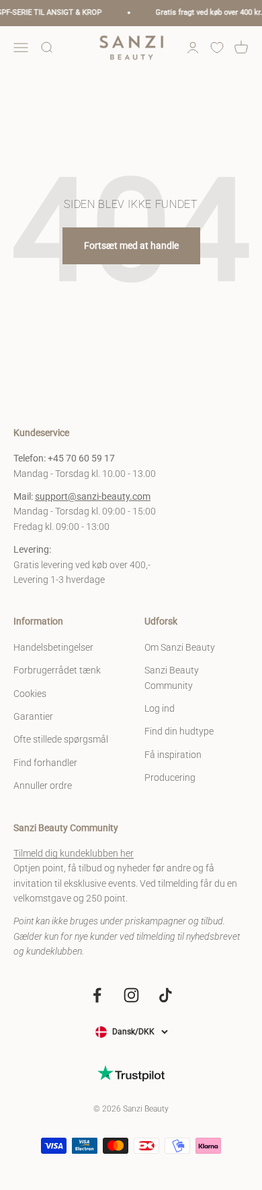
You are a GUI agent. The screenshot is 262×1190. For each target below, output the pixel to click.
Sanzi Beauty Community (171, 677)
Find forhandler (45, 762)
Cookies (29, 693)
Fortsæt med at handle (131, 245)
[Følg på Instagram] (131, 995)
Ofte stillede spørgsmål (60, 739)
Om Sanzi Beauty (179, 647)
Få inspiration (173, 754)
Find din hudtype (179, 731)
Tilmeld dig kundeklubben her (73, 853)
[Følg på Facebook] (97, 995)
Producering (169, 777)
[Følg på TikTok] (166, 995)
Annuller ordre (42, 785)
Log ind (159, 708)
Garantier (33, 716)
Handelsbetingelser (53, 647)
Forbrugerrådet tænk (57, 670)
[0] (217, 48)
